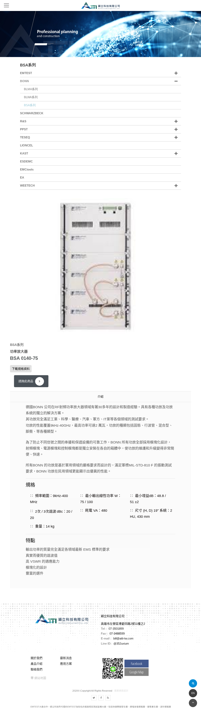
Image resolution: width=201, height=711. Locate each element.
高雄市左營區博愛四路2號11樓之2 (123, 623)
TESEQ (25, 137)
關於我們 (36, 658)
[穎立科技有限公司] (100, 5)
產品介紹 (36, 663)
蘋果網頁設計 (121, 690)
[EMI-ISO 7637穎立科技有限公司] (100, 33)
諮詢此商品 (25, 381)
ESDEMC (26, 161)
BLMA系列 (31, 89)
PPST (24, 129)
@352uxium (121, 643)
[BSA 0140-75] (100, 266)
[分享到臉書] (101, 697)
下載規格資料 (21, 368)
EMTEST (26, 73)
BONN (24, 81)
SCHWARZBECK (31, 113)
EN (193, 693)
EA (22, 177)
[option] (100, 266)
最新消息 (66, 658)
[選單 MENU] (6, 5)
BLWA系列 (31, 97)
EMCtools (27, 169)
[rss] (108, 697)
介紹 (100, 396)
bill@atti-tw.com (123, 638)
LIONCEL (26, 145)
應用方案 (66, 663)
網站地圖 (40, 678)
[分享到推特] (94, 697)
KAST (24, 153)
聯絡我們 (36, 669)
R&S (23, 121)
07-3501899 (116, 628)
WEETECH (27, 185)
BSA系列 (30, 105)
